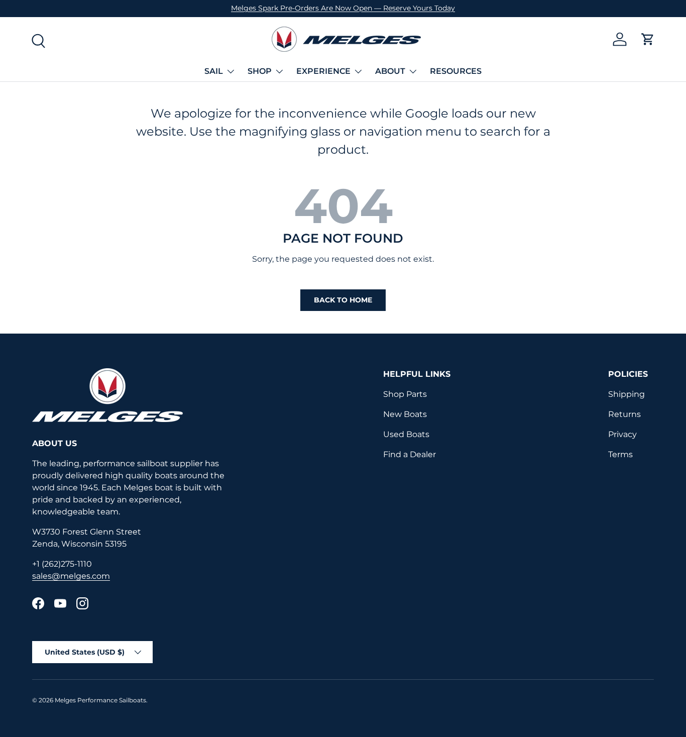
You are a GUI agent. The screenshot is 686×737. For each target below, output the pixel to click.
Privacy (622, 434)
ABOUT (390, 71)
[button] (648, 39)
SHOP (260, 71)
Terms (620, 454)
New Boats (405, 414)
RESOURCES (456, 71)
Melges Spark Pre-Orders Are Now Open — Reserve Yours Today (343, 8)
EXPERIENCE (323, 71)
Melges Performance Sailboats (100, 700)
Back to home (343, 299)
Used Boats (406, 434)
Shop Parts (405, 394)
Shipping (626, 394)
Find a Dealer (409, 454)
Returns (624, 414)
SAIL (213, 71)
